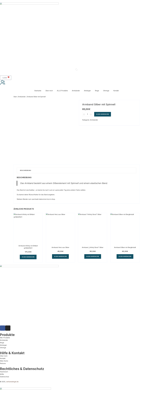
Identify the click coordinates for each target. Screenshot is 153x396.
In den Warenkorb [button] (28, 257)
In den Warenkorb (102, 114)
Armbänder (76, 91)
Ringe (97, 91)
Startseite (37, 91)
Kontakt (116, 91)
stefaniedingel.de (12, 382)
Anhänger (87, 91)
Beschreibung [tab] (25, 170)
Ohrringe (106, 91)
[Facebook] (2, 328)
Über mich (49, 91)
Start (15, 97)
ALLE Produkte (62, 91)
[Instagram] (7, 328)
